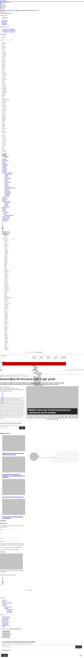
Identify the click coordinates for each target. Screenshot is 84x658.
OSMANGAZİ (7, 193)
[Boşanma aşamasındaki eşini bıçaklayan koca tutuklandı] (13, 507)
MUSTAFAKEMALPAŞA (10, 187)
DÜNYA (4, 167)
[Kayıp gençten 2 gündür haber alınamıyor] (13, 487)
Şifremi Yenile (10, 609)
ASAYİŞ (4, 197)
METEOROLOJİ (5, 207)
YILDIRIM (7, 196)
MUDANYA (7, 186)
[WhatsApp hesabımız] (42, 352)
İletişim (3, 626)
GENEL (3, 161)
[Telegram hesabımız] (2, 229)
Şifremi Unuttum (8, 606)
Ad (1, 539)
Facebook (5, 17)
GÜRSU (6, 176)
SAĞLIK (4, 208)
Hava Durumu (13, 10)
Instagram (5, 20)
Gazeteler (28, 10)
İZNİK (6, 181)
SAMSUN (7, 202)
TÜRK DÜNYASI (6, 216)
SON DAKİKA (5, 160)
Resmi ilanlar (5, 623)
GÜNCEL (4, 163)
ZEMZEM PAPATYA (9, 215)
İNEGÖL (6, 179)
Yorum (2, 529)
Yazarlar (4, 159)
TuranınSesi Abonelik (7, 602)
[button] (34, 362)
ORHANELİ (7, 190)
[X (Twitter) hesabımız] (2, 19)
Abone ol (22, 427)
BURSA (4, 171)
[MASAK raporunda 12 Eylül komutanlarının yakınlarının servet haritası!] (13, 443)
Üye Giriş (4, 605)
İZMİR (6, 204)
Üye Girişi (3, 5)
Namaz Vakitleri (21, 10)
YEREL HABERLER (6, 201)
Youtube (5, 21)
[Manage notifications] (81, 655)
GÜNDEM (4, 164)
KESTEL (6, 185)
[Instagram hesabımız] (2, 225)
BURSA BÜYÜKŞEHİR (7, 172)
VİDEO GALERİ (5, 218)
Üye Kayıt (4, 604)
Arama (8, 2)
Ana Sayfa (3, 2)
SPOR (3, 209)
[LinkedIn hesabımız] (2, 228)
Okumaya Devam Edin (6, 650)
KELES (6, 183)
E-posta (2, 541)
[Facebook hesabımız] (2, 223)
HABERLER (4, 166)
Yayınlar (3, 7)
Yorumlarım (9, 611)
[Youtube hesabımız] (2, 227)
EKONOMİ (4, 170)
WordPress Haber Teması (15, 628)
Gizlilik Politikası (5, 625)
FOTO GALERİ (5, 219)
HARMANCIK (7, 178)
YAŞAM (4, 213)
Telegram (5, 24)
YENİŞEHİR (7, 194)
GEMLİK (6, 175)
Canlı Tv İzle (5, 621)
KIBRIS (6, 205)
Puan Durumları (5, 622)
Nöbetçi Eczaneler (5, 10)
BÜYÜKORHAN (8, 174)
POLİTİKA (4, 168)
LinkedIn (5, 23)
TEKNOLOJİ (5, 198)
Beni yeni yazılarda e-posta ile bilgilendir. (10, 549)
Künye (3, 601)
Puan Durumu (35, 10)
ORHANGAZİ (7, 192)
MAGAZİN (4, 220)
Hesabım (6, 608)
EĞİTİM (3, 200)
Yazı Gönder (9, 612)
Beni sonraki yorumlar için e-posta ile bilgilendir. (11, 547)
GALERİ (7, 231)
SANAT (4, 211)
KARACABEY (7, 182)
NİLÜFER (7, 189)
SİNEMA (6, 212)
